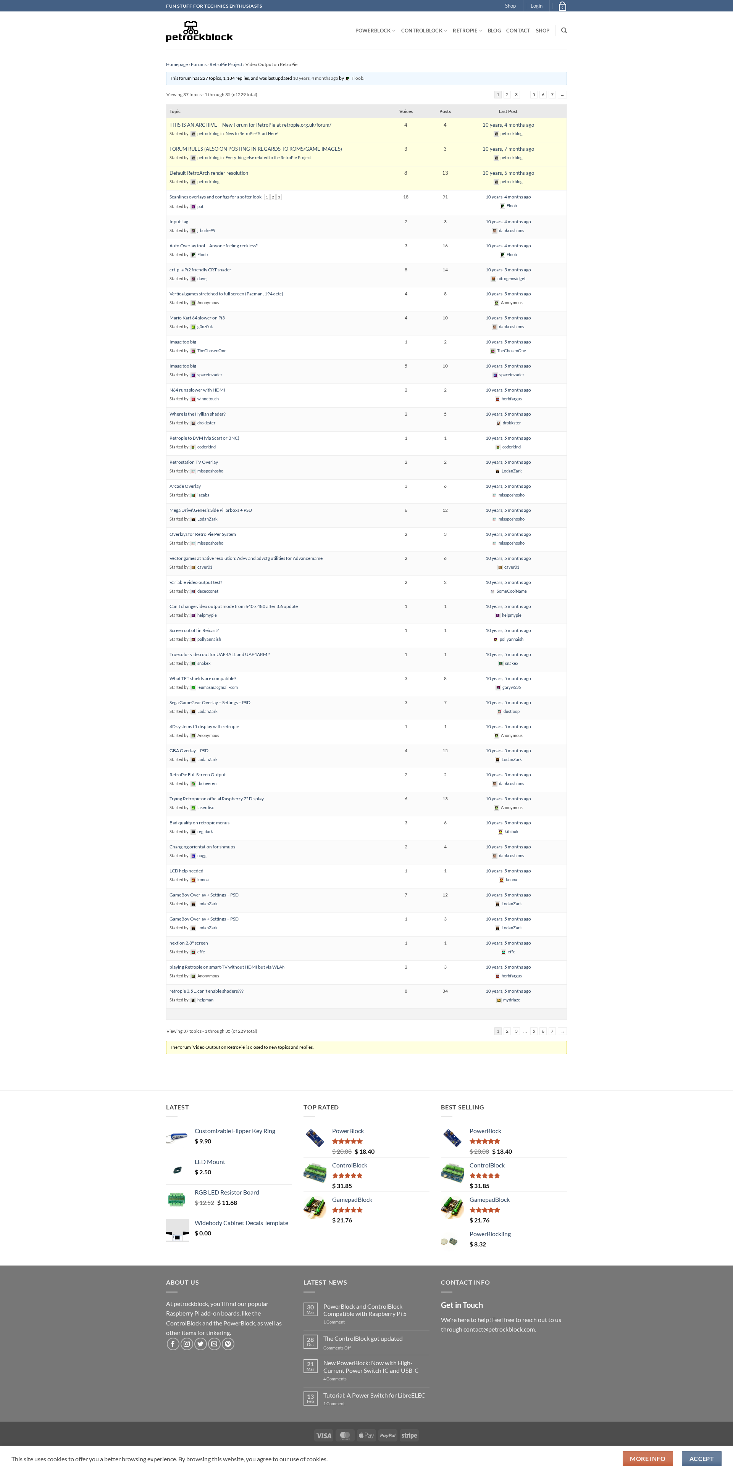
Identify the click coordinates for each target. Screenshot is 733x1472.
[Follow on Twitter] (200, 1344)
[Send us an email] (214, 1344)
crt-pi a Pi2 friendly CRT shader (200, 269)
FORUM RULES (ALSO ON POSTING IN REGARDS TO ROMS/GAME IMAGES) (256, 149)
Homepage (177, 64)
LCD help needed (186, 871)
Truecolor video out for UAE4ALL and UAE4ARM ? (220, 654)
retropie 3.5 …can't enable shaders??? (207, 991)
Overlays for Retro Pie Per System (203, 534)
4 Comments (346, 1378)
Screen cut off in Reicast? (194, 630)
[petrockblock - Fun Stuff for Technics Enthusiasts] (199, 30)
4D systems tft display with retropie (204, 726)
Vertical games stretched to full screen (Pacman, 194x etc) (226, 294)
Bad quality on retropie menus (199, 822)
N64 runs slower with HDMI (197, 390)
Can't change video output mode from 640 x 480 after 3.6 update (234, 606)
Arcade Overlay (185, 486)
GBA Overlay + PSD (189, 750)
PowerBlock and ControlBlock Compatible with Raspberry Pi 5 (365, 1310)
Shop (510, 6)
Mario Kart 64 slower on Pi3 (197, 318)
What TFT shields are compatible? (203, 678)
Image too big (183, 342)
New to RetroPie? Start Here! (252, 133)
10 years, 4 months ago (315, 78)
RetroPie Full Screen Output (198, 774)
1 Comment (346, 1321)
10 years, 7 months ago (508, 149)
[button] (536, 5)
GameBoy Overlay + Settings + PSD (204, 895)
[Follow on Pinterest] (228, 1344)
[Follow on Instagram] (187, 1344)
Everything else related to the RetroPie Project (268, 157)
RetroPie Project (226, 64)
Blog (494, 30)
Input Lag (179, 221)
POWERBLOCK (373, 30)
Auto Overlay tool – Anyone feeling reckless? (214, 245)
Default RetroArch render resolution (209, 173)
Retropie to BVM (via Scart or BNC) (204, 438)
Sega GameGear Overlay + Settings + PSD (210, 702)
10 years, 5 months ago (508, 173)
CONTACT (518, 30)
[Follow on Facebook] (173, 1344)
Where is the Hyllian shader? (198, 414)
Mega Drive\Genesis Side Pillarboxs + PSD (211, 510)
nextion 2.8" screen (189, 943)
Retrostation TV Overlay (194, 462)
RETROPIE (465, 30)
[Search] (564, 30)
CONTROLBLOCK (421, 30)
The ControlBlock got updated (363, 1338)
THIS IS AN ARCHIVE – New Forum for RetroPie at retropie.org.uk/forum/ (250, 125)
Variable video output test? (196, 582)
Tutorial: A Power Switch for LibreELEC (374, 1395)
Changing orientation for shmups (202, 847)
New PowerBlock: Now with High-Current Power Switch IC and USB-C (371, 1366)
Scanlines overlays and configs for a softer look (216, 197)
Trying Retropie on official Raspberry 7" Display (217, 798)
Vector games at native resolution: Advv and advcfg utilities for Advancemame (246, 558)
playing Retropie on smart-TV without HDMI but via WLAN (228, 967)
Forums (199, 64)
